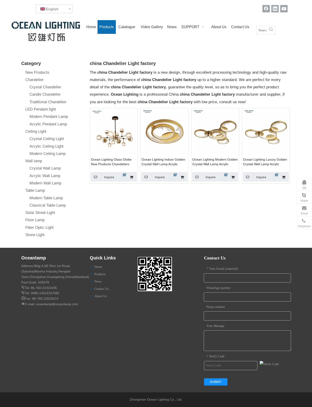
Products (100, 274)
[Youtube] (284, 8)
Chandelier (34, 80)
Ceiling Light (35, 131)
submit (216, 382)
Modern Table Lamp (46, 198)
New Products (37, 72)
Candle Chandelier (45, 94)
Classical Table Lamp (47, 205)
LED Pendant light (40, 109)
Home (98, 267)
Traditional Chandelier (47, 102)
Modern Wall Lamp (45, 183)
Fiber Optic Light (39, 227)
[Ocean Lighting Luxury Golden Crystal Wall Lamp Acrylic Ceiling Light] (266, 132)
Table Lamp (35, 190)
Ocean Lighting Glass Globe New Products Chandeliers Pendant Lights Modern (111, 162)
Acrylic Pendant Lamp (48, 124)
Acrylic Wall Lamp (44, 176)
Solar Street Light (40, 212)
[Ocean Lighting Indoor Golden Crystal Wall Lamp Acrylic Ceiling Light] (164, 132)
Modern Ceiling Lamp (47, 153)
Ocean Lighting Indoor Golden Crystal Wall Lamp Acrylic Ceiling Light (163, 162)
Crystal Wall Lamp (45, 168)
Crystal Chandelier (45, 87)
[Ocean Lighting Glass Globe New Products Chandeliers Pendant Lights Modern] (114, 132)
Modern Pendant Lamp (48, 116)
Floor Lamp (35, 220)
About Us (100, 296)
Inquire (109, 177)
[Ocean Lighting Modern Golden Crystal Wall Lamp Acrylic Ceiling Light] (215, 132)
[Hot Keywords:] (271, 30)
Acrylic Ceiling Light (46, 146)
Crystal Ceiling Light (46, 139)
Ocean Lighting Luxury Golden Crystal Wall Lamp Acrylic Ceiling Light (265, 162)
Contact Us (101, 289)
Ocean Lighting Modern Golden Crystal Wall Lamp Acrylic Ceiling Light (215, 162)
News (97, 281)
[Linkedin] (275, 8)
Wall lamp (33, 161)
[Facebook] (266, 8)
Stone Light (35, 235)
